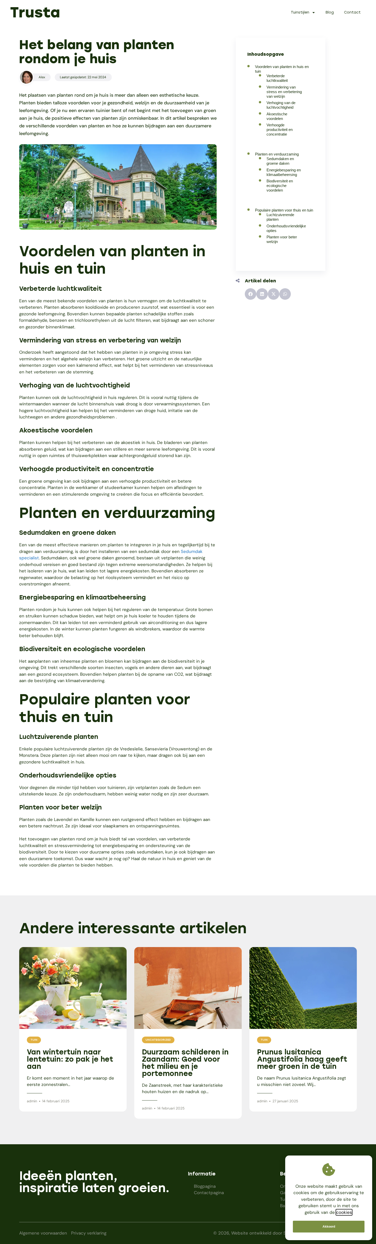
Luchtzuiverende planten (280, 217)
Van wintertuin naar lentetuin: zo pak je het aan (70, 1059)
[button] (250, 294)
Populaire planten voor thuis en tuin (284, 210)
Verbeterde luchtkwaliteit (277, 78)
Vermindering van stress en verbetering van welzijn (284, 91)
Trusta (35, 12)
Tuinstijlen (300, 12)
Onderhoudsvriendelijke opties (286, 228)
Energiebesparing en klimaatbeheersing (284, 172)
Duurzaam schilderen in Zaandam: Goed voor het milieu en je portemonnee (185, 1063)
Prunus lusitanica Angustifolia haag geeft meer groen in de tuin (302, 1059)
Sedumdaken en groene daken (280, 161)
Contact (352, 12)
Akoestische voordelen (277, 116)
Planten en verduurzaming (277, 154)
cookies (344, 1212)
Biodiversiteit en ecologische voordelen (280, 185)
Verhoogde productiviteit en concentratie (280, 129)
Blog (330, 12)
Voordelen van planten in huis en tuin (282, 68)
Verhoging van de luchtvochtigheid (281, 105)
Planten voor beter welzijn (282, 239)
